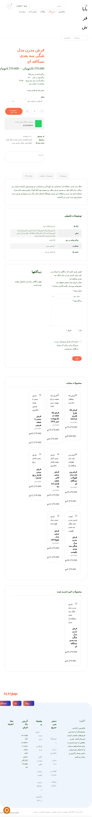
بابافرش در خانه (39, 798)
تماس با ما (54, 762)
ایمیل (68, 330)
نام (80, 330)
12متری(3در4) (50, 230)
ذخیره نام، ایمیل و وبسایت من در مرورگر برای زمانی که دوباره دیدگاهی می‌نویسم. (66, 345)
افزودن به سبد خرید (13, 111)
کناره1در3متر (39, 236)
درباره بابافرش (53, 751)
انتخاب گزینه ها (71, 415)
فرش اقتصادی (27, 140)
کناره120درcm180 (35, 233)
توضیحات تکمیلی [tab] (46, 176)
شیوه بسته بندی (39, 735)
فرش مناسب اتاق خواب (14, 140)
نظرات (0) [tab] (29, 176)
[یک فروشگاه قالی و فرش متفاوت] (84, 17)
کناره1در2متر (50, 236)
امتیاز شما (77, 291)
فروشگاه (53, 740)
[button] (9, 6)
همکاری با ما (39, 748)
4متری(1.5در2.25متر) (36, 230)
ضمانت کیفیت (39, 773)
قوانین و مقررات (53, 773)
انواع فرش (28, 143)
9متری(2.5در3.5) (49, 233)
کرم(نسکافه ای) (49, 226)
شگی (22, 143)
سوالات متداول (53, 783)
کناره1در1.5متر (22, 233)
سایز (42, 97)
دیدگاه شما (77, 301)
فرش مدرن (16, 143)
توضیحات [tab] (62, 176)
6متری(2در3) (22, 230)
